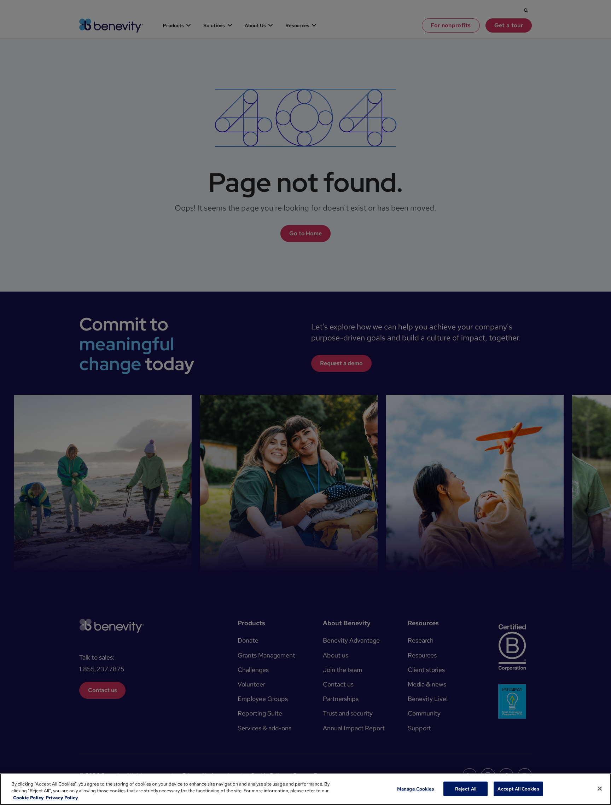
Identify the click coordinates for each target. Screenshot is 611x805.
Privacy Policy (62, 798)
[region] (305, 789)
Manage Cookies (415, 789)
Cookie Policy (28, 798)
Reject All (465, 789)
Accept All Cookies (518, 789)
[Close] (599, 788)
